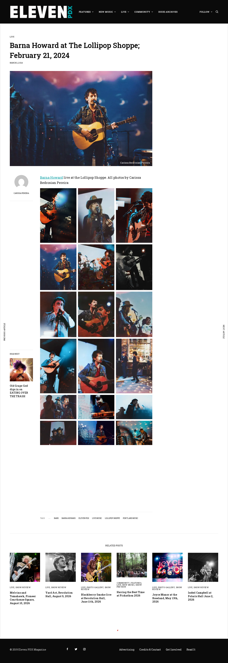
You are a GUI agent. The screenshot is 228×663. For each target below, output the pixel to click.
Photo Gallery (95, 587)
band (56, 518)
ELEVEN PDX (84, 518)
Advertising (126, 649)
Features (136, 582)
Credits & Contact (150, 649)
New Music (128, 584)
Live (12, 37)
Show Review (22, 587)
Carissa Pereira (21, 193)
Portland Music (130, 518)
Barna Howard (51, 177)
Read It (190, 649)
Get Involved (174, 649)
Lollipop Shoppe (112, 518)
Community (123, 582)
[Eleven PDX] (41, 11)
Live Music (97, 518)
